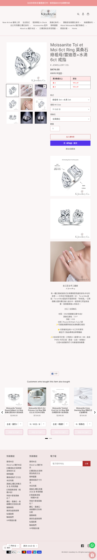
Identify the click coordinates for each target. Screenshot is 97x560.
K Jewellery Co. (72, 552)
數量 (52, 124)
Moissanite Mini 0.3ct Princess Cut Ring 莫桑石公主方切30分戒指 (37, 410)
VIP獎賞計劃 (11, 520)
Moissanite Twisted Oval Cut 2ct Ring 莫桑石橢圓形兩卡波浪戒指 (60, 410)
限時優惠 (10, 474)
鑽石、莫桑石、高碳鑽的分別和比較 (35, 509)
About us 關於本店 (14, 465)
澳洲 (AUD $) (29, 546)
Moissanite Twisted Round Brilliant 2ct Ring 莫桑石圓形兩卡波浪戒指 (14, 410)
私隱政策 (10, 514)
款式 (52, 95)
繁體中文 (12, 546)
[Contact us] (92, 545)
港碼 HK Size (55, 105)
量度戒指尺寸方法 (14, 477)
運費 (60, 73)
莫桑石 (53, 114)
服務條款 (10, 507)
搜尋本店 (10, 461)
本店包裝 (10, 480)
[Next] (94, 412)
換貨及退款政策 (13, 510)
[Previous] (2, 412)
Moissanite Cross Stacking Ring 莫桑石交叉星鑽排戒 (83, 410)
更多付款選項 (70, 149)
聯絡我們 (10, 517)
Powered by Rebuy (48, 441)
